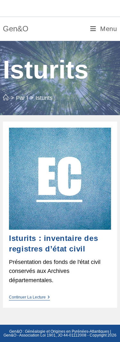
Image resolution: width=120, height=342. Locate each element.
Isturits (44, 98)
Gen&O (15, 28)
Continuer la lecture (29, 297)
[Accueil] (6, 98)
